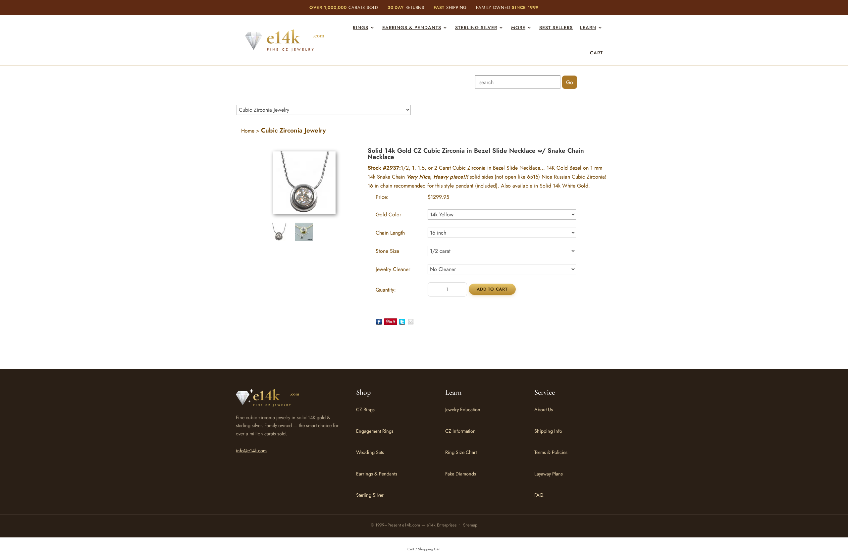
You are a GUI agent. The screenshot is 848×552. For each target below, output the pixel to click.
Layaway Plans (548, 473)
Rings (360, 27)
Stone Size (387, 251)
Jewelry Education (462, 409)
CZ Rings (365, 409)
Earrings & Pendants (411, 27)
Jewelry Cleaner (393, 269)
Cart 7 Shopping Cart (424, 549)
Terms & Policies (550, 452)
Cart (596, 52)
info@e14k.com (251, 450)
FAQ (538, 494)
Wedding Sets (370, 452)
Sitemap (470, 525)
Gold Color (388, 214)
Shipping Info (548, 430)
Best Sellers (556, 27)
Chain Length (390, 233)
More (518, 27)
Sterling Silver (476, 27)
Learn (588, 27)
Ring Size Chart (461, 452)
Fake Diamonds (460, 473)
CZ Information (460, 430)
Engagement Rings (375, 430)
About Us (543, 409)
